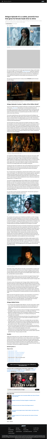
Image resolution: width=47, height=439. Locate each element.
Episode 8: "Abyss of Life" (14, 360)
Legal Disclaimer (19, 431)
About (9, 428)
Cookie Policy (10, 431)
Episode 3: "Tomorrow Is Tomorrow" (16, 353)
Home (8, 421)
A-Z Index (35, 431)
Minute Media (6, 435)
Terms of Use (35, 429)
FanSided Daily (10, 429)
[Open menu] (2, 1)
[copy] (12, 25)
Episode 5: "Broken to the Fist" (15, 356)
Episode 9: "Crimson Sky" (14, 361)
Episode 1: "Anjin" (12, 351)
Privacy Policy (25, 429)
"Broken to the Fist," (25, 71)
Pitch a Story (18, 429)
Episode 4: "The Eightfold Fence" (15, 354)
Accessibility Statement (27, 431)
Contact (24, 428)
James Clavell (14, 107)
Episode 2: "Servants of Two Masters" (16, 352)
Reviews (11, 421)
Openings (17, 428)
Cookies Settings (11, 433)
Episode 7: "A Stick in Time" (14, 358)
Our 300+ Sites (35, 428)
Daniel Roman (8, 23)
